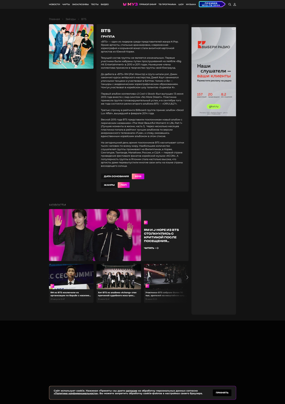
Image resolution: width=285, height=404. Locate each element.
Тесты (95, 4)
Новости (54, 4)
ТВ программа (167, 4)
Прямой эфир (147, 4)
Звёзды (70, 19)
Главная (54, 19)
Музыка (191, 4)
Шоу (181, 4)
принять (222, 392)
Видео (105, 4)
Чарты (66, 4)
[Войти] (234, 4)
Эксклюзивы (80, 4)
